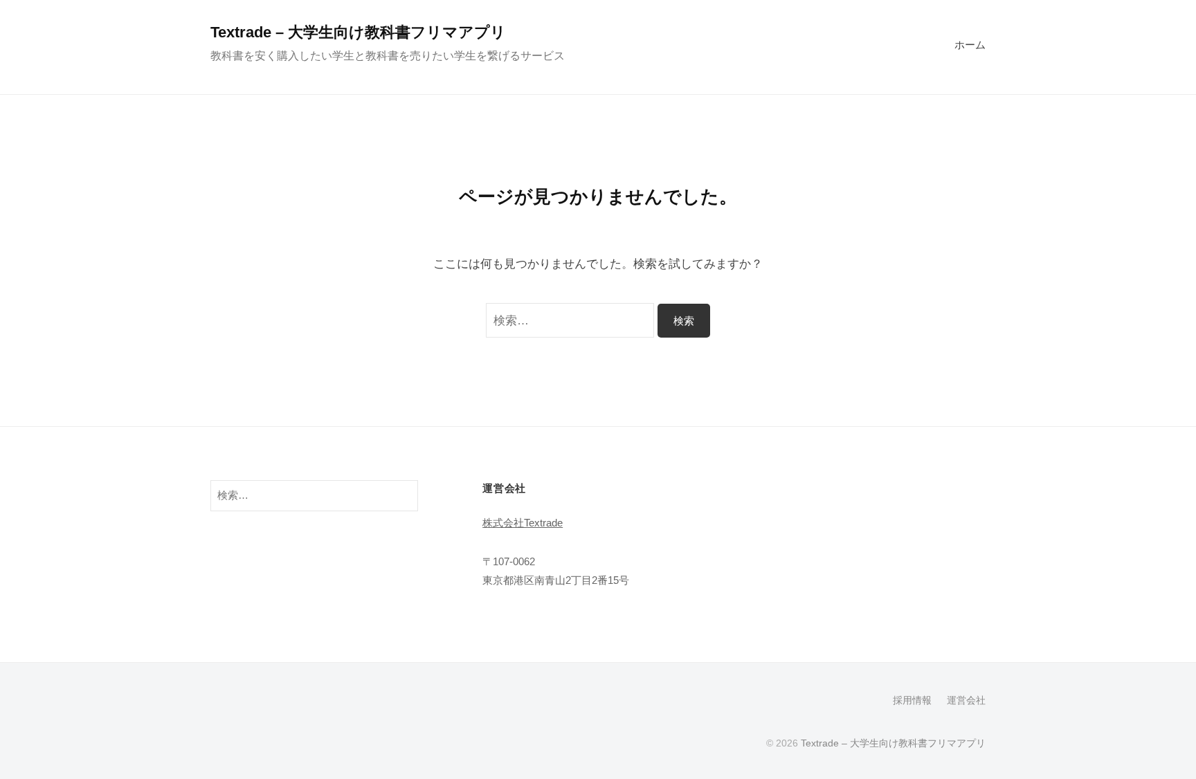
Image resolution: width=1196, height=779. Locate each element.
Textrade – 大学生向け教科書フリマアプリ (358, 32)
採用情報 (912, 700)
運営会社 (966, 700)
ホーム (970, 45)
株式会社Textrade (522, 523)
